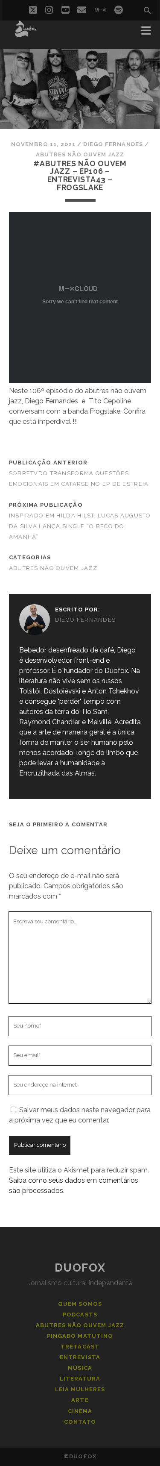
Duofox (80, 1267)
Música (80, 1368)
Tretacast (80, 1346)
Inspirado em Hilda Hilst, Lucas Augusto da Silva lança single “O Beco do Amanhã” (80, 526)
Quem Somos (80, 1304)
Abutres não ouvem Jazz (80, 154)
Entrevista (80, 1357)
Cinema (80, 1411)
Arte (79, 1400)
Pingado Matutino (80, 1336)
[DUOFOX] (25, 33)
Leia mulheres (80, 1389)
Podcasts (80, 1314)
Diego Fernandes (113, 144)
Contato (80, 1422)
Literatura (80, 1378)
